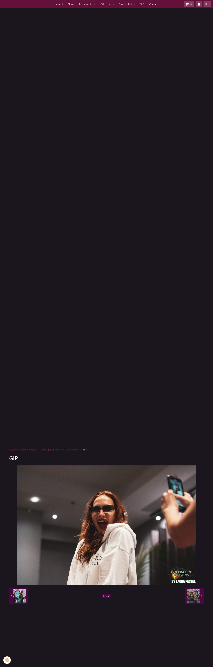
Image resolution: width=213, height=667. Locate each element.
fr (206, 3)
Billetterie (106, 4)
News (71, 4)
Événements (86, 4)
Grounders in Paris (51, 449)
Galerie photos (127, 4)
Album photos (28, 449)
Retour (106, 596)
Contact (153, 4)
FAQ (142, 4)
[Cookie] (7, 660)
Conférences (72, 449)
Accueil (59, 4)
